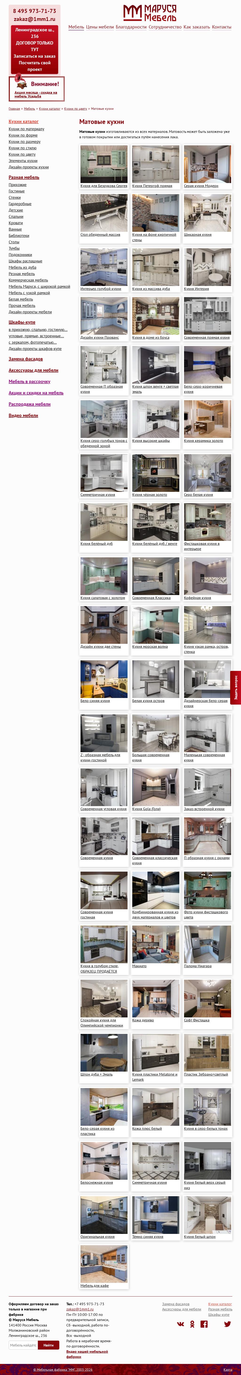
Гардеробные (20, 204)
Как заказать (197, 27)
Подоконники (20, 255)
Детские (16, 210)
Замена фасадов (26, 359)
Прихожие (18, 185)
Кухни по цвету (75, 108)
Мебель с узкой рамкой (29, 293)
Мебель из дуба (22, 267)
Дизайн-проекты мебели (30, 312)
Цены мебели (100, 27)
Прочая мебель (22, 306)
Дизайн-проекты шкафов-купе (35, 349)
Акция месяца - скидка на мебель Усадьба (36, 94)
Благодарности (131, 27)
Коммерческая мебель (28, 280)
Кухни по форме (23, 135)
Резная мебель (22, 274)
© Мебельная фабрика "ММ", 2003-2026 (62, 1369)
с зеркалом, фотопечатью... (33, 342)
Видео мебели (23, 415)
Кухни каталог (49, 108)
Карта (228, 1369)
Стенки (15, 198)
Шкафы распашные (25, 261)
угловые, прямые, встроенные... (36, 336)
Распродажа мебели (30, 404)
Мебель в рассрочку (29, 381)
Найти (49, 1345)
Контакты (221, 27)
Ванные (15, 229)
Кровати (16, 223)
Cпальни (16, 217)
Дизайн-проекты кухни (29, 167)
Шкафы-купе (22, 322)
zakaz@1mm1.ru (80, 1309)
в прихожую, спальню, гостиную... (38, 330)
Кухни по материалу (26, 129)
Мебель (76, 27)
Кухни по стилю (22, 148)
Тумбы (14, 248)
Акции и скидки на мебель (36, 393)
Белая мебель (21, 299)
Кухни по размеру (24, 142)
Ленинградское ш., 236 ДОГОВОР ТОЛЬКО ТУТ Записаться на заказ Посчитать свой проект (35, 49)
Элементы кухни (23, 161)
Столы (14, 242)
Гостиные (17, 191)
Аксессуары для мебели (33, 370)
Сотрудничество (165, 27)
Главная (14, 108)
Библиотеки (19, 236)
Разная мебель (24, 177)
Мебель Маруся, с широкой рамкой (39, 287)
